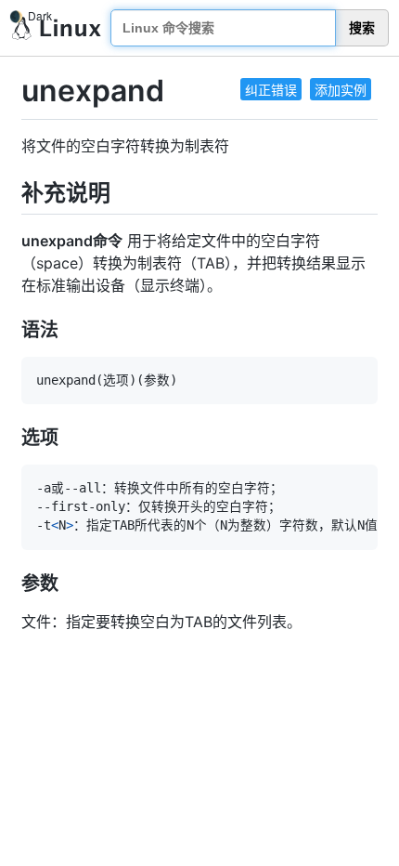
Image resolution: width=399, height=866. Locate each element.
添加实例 (341, 89)
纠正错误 (271, 89)
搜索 (362, 27)
